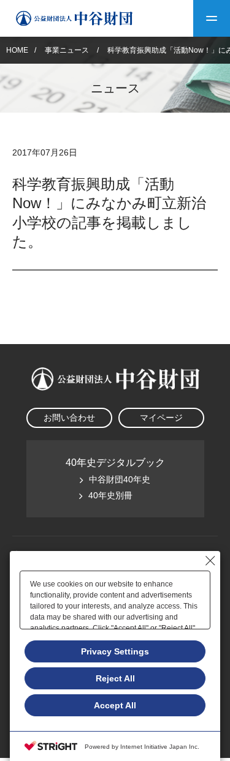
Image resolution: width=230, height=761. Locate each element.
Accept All (115, 705)
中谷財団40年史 (119, 479)
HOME (17, 50)
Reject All (115, 678)
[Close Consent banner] (210, 561)
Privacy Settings (115, 651)
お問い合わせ (69, 417)
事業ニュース (68, 50)
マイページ (161, 417)
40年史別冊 (110, 495)
